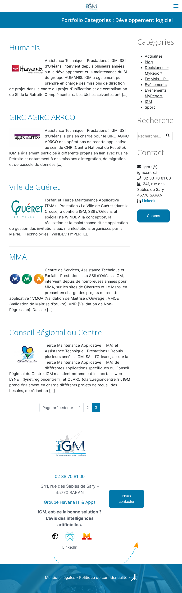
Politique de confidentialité (103, 577)
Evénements (156, 84)
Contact (153, 215)
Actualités (154, 56)
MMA (18, 257)
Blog (149, 62)
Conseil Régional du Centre (55, 332)
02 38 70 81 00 (70, 476)
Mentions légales (60, 577)
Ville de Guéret (34, 187)
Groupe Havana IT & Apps (70, 502)
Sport (150, 107)
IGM (148, 101)
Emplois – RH (156, 79)
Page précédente (57, 407)
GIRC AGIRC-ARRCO (42, 117)
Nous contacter (127, 499)
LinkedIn (149, 201)
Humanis (24, 47)
